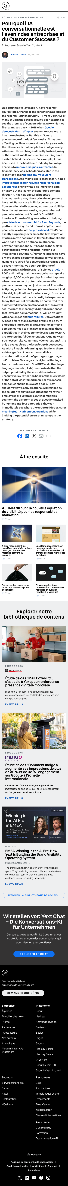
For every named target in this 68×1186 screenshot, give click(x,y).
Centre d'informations (48, 1115)
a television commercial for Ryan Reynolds (33, 222)
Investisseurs (9, 1032)
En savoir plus (14, 704)
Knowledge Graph (46, 1022)
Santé (5, 1088)
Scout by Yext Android (48, 1070)
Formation (42, 1133)
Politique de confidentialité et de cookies (32, 1162)
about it (44, 230)
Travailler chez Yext (13, 1016)
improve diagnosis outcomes (34, 167)
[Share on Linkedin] (27, 436)
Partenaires (8, 1027)
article (56, 269)
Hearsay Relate (44, 1054)
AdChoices (38, 1166)
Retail (5, 1093)
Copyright (52, 1166)
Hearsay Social (44, 1049)
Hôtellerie (7, 1104)
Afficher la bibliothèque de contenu (34, 895)
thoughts (33, 230)
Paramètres (34, 1170)
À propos (7, 1011)
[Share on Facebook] (20, 436)
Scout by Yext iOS (46, 1065)
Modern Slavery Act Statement (13, 1050)
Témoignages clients (47, 1093)
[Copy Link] (48, 436)
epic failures (35, 317)
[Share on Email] (41, 436)
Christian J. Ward (18, 54)
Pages (39, 1038)
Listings (40, 1016)
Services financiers (13, 1083)
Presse (6, 1022)
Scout (39, 1011)
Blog (38, 1083)
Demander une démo (23, 993)
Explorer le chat (34, 954)
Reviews (41, 1027)
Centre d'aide (43, 1127)
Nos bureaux (9, 1038)
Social (39, 1032)
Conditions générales (17, 1166)
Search (40, 1043)
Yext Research (44, 1110)
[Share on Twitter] (34, 436)
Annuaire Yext (10, 1043)
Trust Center (43, 1104)
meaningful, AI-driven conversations (25, 411)
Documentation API (47, 1138)
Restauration (9, 1099)
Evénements (43, 1099)
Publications (43, 1088)
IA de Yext (41, 1059)
